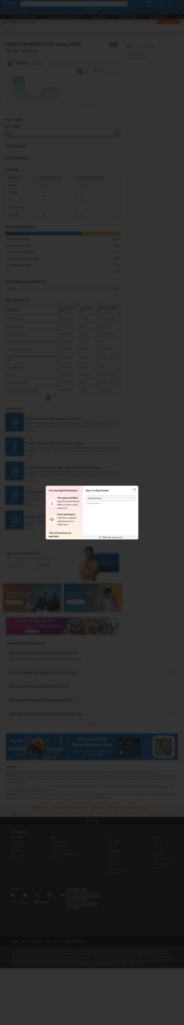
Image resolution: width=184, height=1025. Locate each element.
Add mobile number (93, 503)
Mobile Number (94, 498)
